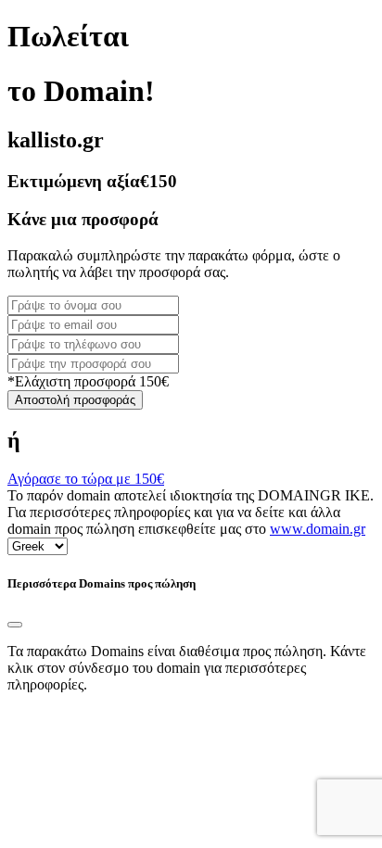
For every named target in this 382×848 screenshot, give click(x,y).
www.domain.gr (317, 529)
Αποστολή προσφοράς (75, 400)
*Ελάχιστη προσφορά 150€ (88, 381)
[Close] (14, 624)
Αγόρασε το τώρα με (85, 479)
